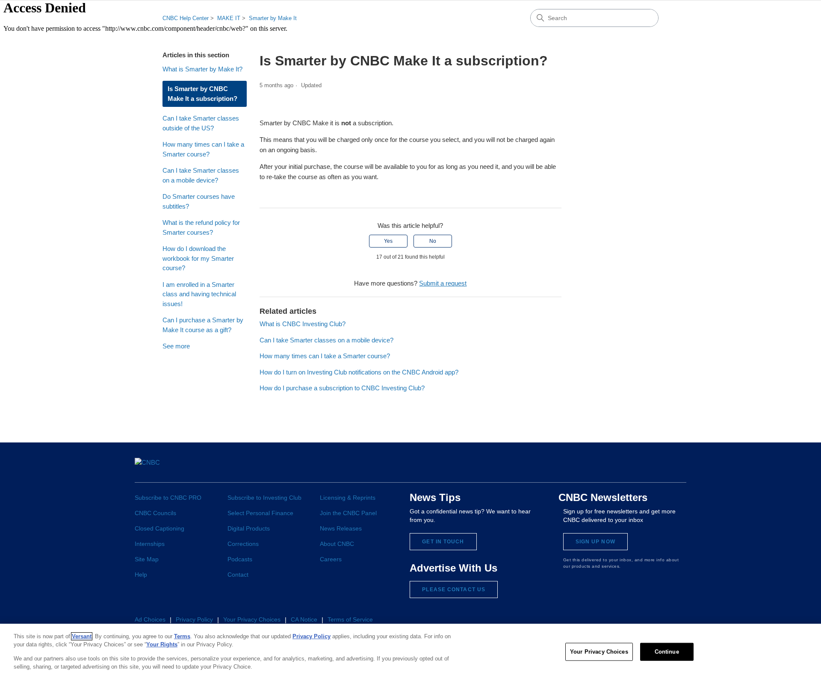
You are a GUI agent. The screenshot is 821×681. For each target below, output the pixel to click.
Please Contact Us (453, 590)
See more (176, 346)
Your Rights (161, 644)
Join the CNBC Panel (348, 513)
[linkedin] (614, 467)
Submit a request (443, 283)
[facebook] (582, 467)
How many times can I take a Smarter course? (203, 149)
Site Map (147, 559)
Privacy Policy (194, 619)
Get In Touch (443, 542)
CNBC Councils (155, 513)
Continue (667, 652)
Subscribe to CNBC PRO (168, 497)
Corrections (243, 543)
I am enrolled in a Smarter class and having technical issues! (199, 294)
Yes (388, 241)
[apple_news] (662, 467)
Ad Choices (150, 619)
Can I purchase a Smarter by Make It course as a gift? (202, 324)
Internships (150, 543)
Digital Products (248, 528)
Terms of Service (350, 619)
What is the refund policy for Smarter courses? (201, 227)
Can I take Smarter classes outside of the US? (200, 123)
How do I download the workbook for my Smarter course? (198, 258)
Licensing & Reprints (347, 497)
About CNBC (337, 543)
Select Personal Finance (260, 513)
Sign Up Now (595, 542)
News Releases (341, 528)
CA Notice (304, 619)
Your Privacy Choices (599, 652)
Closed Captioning (159, 528)
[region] (410, 652)
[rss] (678, 467)
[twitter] (598, 467)
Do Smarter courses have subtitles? (198, 201)
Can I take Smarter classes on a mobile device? (200, 175)
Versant (82, 636)
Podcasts (239, 559)
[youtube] (646, 467)
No (432, 241)
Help (141, 574)
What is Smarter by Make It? (202, 69)
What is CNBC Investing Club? (303, 323)
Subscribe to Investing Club (264, 497)
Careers (331, 559)
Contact (237, 574)
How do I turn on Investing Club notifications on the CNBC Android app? (359, 372)
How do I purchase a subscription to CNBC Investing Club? (342, 388)
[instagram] (630, 467)
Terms (182, 636)
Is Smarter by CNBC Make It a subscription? (202, 93)
